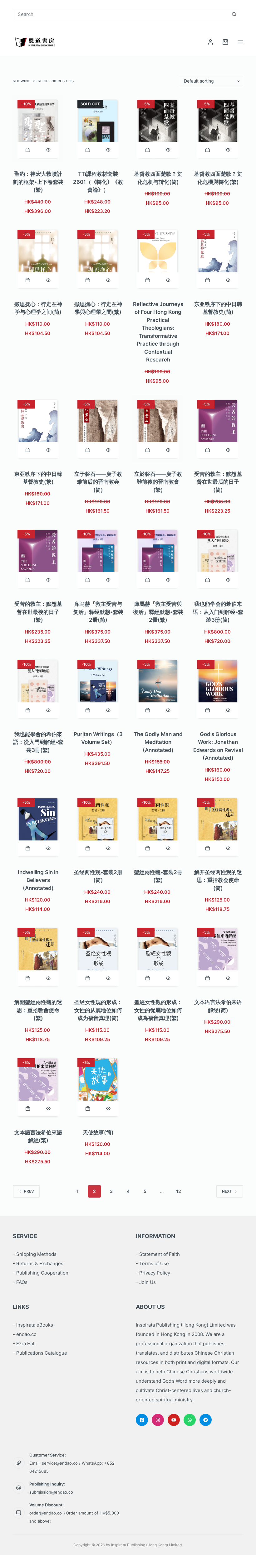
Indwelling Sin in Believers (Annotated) (38, 880)
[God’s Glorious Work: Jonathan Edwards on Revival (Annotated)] (218, 689)
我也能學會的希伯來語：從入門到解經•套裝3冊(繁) (38, 742)
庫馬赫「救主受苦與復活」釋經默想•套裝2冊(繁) (158, 612)
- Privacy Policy (153, 1273)
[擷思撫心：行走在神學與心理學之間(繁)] (98, 259)
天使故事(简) (98, 1132)
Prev (29, 1191)
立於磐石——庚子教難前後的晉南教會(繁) (158, 482)
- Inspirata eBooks (33, 1325)
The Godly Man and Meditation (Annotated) (158, 742)
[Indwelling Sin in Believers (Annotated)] (38, 827)
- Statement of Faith (158, 1254)
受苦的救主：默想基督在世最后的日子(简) (218, 482)
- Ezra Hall (24, 1344)
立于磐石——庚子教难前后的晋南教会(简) (98, 482)
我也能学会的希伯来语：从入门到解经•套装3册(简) (218, 612)
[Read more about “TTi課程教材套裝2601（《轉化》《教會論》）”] (87, 150)
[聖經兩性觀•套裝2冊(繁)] (158, 827)
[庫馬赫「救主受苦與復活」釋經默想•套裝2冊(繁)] (158, 558)
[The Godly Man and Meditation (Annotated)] (158, 689)
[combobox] (120, 14)
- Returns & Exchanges (38, 1263)
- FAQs (20, 1282)
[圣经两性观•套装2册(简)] (98, 827)
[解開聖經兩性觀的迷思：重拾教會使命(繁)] (38, 957)
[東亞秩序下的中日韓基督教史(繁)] (38, 428)
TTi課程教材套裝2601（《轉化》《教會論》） (98, 182)
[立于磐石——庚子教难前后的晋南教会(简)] (98, 428)
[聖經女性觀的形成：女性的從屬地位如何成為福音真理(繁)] (158, 957)
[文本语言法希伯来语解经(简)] (218, 957)
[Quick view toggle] (48, 150)
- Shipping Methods (35, 1254)
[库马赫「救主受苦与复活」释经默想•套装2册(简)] (98, 558)
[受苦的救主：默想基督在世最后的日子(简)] (218, 428)
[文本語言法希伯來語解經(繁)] (38, 1087)
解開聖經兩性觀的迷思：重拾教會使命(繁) (38, 1010)
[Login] (210, 42)
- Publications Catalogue (40, 1353)
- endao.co (25, 1334)
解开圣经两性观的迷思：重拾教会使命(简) (218, 880)
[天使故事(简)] (98, 1087)
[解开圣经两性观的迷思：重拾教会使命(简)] (218, 827)
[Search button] (234, 14)
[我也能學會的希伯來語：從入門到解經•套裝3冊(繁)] (38, 689)
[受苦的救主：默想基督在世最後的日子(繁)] (38, 558)
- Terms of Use (152, 1263)
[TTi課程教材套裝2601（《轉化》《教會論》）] (98, 128)
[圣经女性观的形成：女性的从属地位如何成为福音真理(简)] (98, 957)
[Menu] (240, 42)
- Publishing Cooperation (40, 1273)
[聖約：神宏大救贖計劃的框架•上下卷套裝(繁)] (38, 128)
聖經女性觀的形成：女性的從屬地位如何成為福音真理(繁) (158, 1010)
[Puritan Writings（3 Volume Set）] (98, 689)
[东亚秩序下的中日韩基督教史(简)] (218, 259)
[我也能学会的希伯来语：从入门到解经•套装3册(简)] (218, 558)
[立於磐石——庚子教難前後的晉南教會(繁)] (158, 428)
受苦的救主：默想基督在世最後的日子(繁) (38, 612)
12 (178, 1191)
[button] (27, 150)
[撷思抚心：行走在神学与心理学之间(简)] (38, 259)
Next (227, 1191)
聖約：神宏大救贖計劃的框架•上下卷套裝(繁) (38, 182)
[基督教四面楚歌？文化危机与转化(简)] (158, 128)
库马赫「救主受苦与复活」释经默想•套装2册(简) (98, 612)
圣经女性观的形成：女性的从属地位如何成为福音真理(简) (98, 1010)
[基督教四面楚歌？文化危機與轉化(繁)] (218, 128)
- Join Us (146, 1282)
